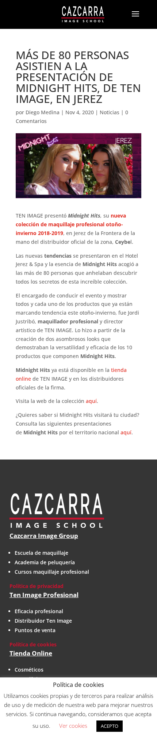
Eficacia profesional (39, 611)
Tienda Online (30, 653)
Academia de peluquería (45, 562)
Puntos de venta (35, 630)
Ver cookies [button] (73, 725)
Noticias (109, 112)
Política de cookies (33, 644)
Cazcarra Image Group (43, 535)
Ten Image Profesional (43, 595)
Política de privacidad (36, 586)
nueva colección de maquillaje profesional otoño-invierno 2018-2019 (71, 224)
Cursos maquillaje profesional (52, 571)
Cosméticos (29, 669)
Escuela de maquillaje (41, 552)
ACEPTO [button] (109, 726)
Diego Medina (43, 112)
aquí (91, 400)
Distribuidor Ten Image (43, 620)
